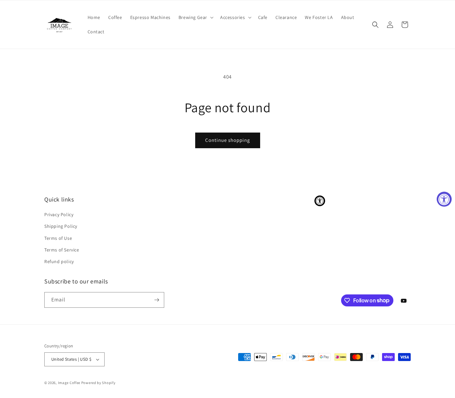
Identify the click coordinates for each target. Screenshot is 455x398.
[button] (195, 17)
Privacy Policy (58, 214)
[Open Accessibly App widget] (319, 201)
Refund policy (59, 261)
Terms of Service (61, 250)
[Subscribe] (156, 300)
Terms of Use (58, 238)
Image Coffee (69, 382)
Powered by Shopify (98, 382)
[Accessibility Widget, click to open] (444, 199)
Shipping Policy (60, 226)
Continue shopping (227, 140)
